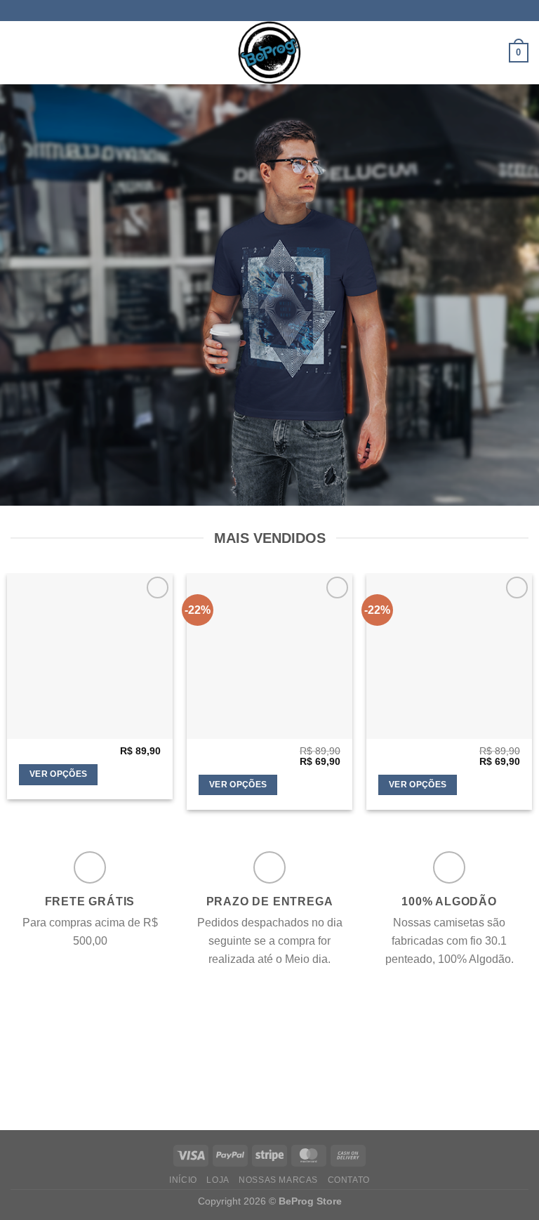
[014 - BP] (90, 656)
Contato (349, 1180)
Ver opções (58, 774)
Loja (217, 1180)
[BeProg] (269, 52)
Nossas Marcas (278, 1180)
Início (183, 1180)
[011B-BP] (449, 656)
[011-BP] (269, 656)
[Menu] (19, 52)
